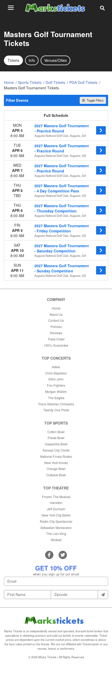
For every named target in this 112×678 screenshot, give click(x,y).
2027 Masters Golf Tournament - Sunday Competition (61, 268)
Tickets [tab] (13, 60)
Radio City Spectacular (56, 521)
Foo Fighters (56, 385)
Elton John (56, 379)
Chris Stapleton (56, 373)
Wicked (56, 540)
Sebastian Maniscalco (56, 527)
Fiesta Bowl (56, 437)
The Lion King (56, 533)
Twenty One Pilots (56, 410)
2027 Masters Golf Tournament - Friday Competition (61, 228)
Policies (56, 326)
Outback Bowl (56, 475)
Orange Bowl (56, 468)
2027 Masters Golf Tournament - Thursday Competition (61, 208)
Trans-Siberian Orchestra (56, 404)
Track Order (56, 339)
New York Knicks (56, 462)
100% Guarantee (56, 345)
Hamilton (56, 502)
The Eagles (56, 397)
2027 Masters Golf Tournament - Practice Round (61, 128)
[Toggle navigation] (11, 7)
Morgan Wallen (56, 391)
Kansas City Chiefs (56, 450)
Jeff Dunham (56, 509)
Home (56, 308)
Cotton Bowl (56, 431)
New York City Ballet (56, 515)
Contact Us (56, 320)
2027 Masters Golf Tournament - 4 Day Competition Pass (61, 188)
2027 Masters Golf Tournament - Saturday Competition (61, 248)
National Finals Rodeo (56, 456)
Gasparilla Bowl (56, 444)
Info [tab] (32, 60)
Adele (56, 367)
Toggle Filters (95, 100)
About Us (56, 314)
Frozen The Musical (56, 496)
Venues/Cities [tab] (55, 60)
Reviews (56, 333)
